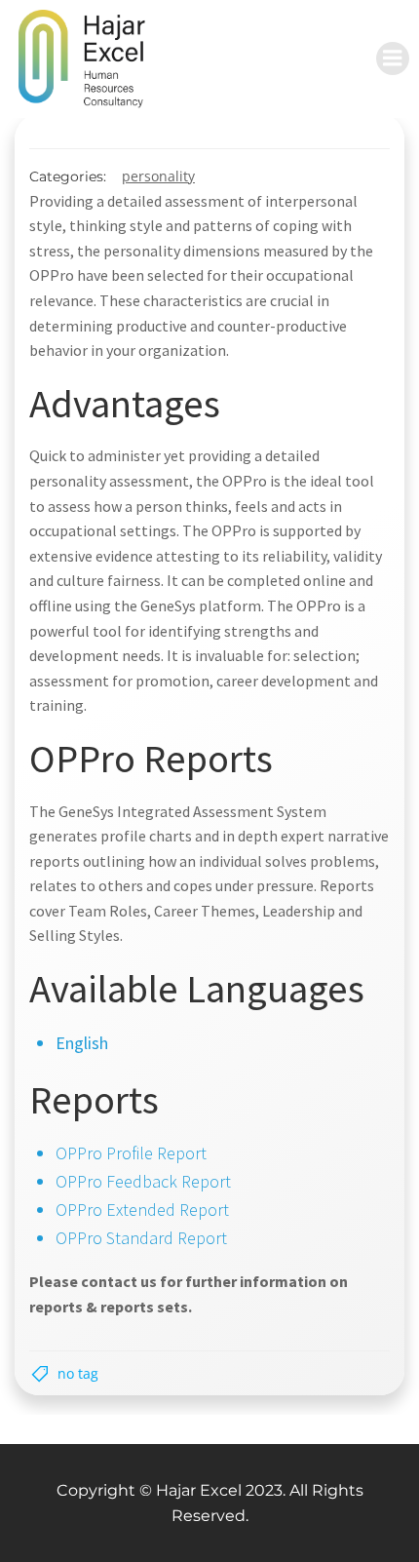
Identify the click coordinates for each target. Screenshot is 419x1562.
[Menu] (392, 58)
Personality (158, 176)
